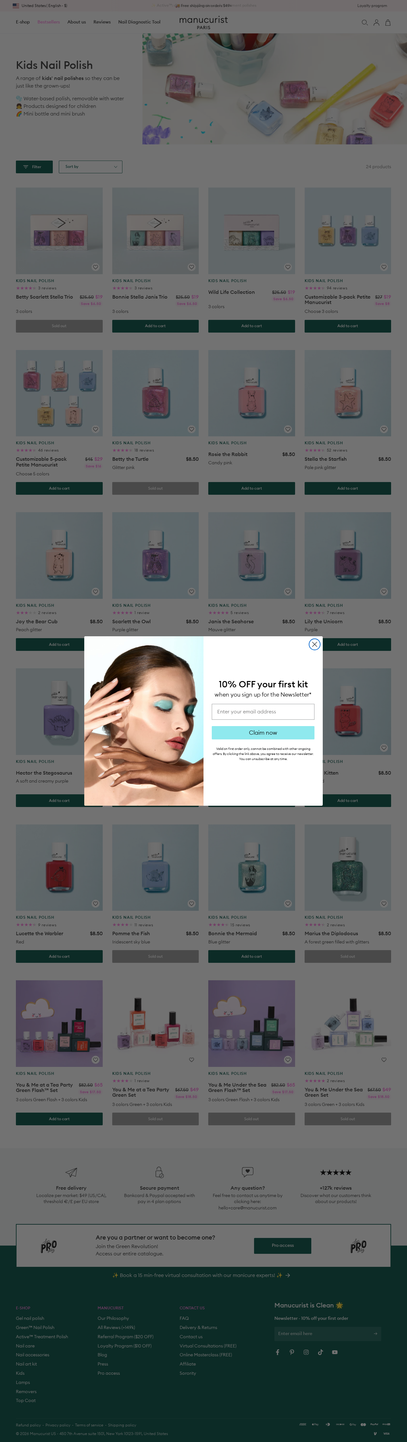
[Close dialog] (314, 644)
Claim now (263, 733)
